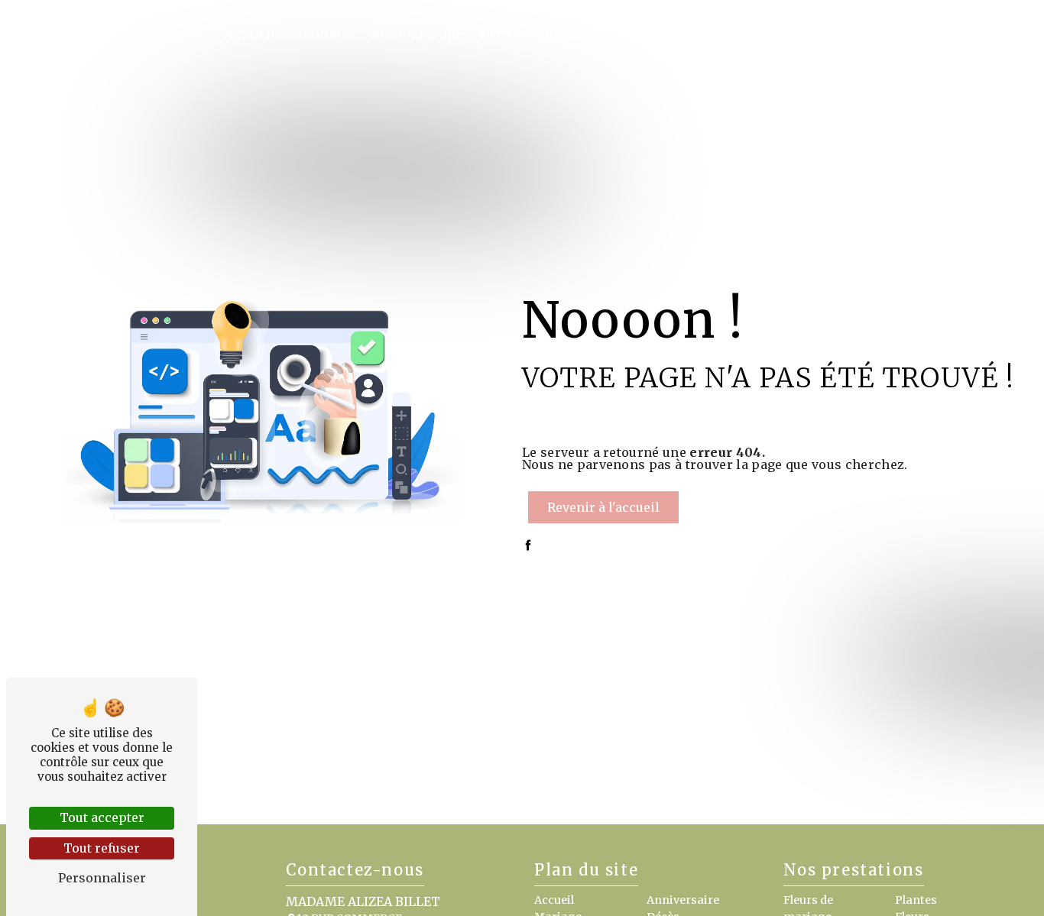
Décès (500, 34)
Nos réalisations (858, 34)
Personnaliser (102, 877)
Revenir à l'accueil (603, 507)
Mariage (324, 34)
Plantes (916, 900)
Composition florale (708, 34)
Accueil (251, 34)
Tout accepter (102, 817)
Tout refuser (101, 848)
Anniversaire (417, 34)
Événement (576, 34)
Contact (966, 34)
